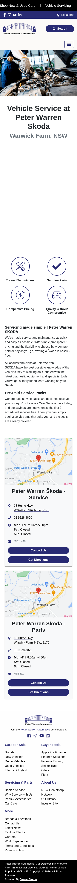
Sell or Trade (49, 765)
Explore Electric (15, 832)
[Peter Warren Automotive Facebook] (5, 15)
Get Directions (38, 559)
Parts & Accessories (18, 799)
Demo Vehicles (15, 761)
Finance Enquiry (52, 761)
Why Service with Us (18, 794)
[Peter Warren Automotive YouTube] (15, 15)
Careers (10, 836)
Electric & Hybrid (16, 770)
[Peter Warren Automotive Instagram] (10, 15)
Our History (48, 799)
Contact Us (39, 550)
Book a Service (15, 790)
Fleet (44, 774)
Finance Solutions (53, 756)
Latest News (13, 827)
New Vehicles (14, 756)
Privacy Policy (14, 850)
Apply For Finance (53, 752)
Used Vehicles (14, 765)
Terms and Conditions (19, 845)
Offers (45, 770)
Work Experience (16, 841)
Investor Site (49, 803)
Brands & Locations (18, 819)
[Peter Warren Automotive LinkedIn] (20, 15)
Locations (67, 14)
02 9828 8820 (23, 517)
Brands (9, 752)
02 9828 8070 (23, 650)
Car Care (11, 803)
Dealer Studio (28, 879)
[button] (69, 44)
